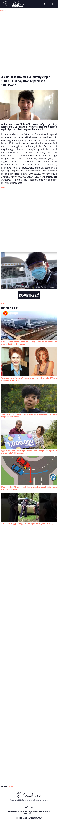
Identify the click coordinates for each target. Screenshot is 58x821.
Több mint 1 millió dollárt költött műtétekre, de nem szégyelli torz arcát (29, 415)
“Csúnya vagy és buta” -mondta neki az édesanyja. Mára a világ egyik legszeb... (29, 379)
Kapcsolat (29, 807)
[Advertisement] (29, 41)
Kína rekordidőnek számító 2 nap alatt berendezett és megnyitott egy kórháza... (29, 342)
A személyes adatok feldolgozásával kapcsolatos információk (29, 812)
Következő (29, 295)
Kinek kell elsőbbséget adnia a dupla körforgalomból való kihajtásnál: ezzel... (29, 488)
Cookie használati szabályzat (29, 818)
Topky (10, 786)
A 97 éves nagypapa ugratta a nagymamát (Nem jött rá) (27, 523)
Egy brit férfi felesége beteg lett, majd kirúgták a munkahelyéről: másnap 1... (29, 451)
